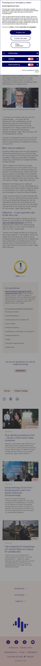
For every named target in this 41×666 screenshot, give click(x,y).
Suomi (17, 6)
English (9, 6)
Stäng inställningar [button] (19, 45)
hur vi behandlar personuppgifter (26, 27)
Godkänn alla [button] (20, 32)
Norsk (13, 6)
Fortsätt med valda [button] (20, 38)
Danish (4, 6)
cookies (11, 27)
